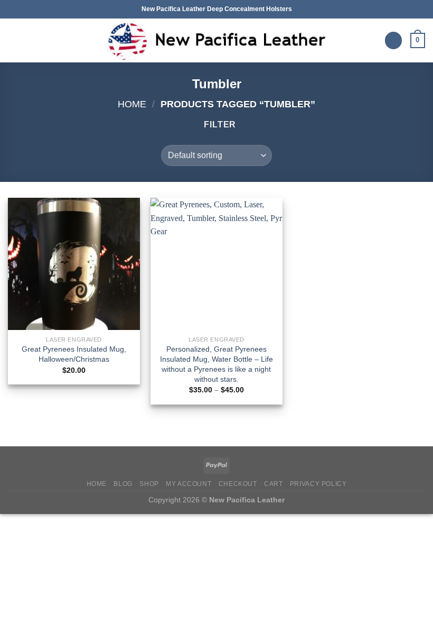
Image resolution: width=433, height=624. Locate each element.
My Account (188, 484)
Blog (123, 484)
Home (132, 103)
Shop (148, 484)
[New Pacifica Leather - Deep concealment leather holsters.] (216, 40)
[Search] (393, 40)
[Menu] (14, 40)
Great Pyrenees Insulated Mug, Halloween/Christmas (74, 354)
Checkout (238, 484)
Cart (273, 484)
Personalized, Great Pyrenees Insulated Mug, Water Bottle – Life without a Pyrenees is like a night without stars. (216, 364)
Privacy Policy (318, 484)
